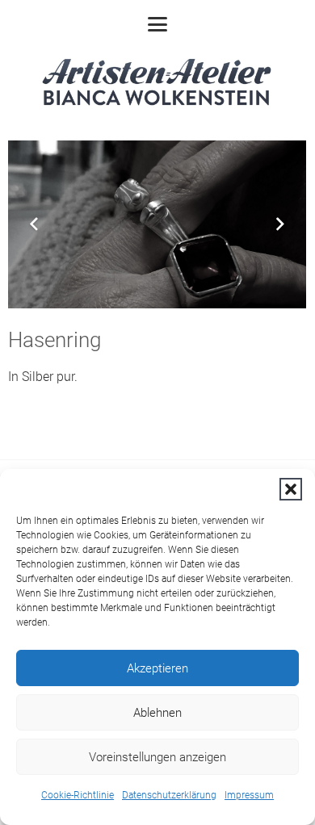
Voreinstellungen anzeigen (157, 757)
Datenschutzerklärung (169, 795)
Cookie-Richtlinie (77, 795)
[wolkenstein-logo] (157, 85)
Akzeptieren (157, 668)
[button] (291, 489)
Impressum (249, 795)
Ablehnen (157, 713)
